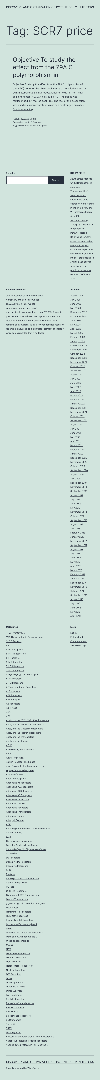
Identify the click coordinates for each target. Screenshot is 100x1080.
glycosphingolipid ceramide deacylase (25, 903)
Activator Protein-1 (16, 757)
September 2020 (79, 470)
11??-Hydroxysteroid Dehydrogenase (25, 637)
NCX (8, 949)
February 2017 (77, 574)
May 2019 (75, 507)
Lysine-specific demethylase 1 (21, 924)
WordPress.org (78, 645)
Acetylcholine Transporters (20, 737)
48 (7, 645)
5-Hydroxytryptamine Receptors (23, 674)
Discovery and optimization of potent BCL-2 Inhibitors (50, 7)
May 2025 (75, 324)
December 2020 (78, 458)
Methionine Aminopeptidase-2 (21, 936)
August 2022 (77, 374)
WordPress (33, 1068)
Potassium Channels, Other (20, 1003)
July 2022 (75, 378)
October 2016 (77, 591)
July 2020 (75, 478)
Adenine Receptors (16, 778)
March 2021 (76, 445)
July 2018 (75, 528)
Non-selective (13, 961)
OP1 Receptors (13, 974)
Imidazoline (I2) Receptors (19, 920)
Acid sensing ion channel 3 (20, 749)
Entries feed (76, 637)
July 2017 (75, 553)
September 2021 (78, 420)
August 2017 (76, 549)
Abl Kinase (11, 708)
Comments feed (78, 641)
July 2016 (75, 603)
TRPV (9, 1028)
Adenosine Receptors (17, 807)
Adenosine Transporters (18, 812)
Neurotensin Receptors (18, 953)
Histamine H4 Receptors (18, 911)
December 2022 (78, 358)
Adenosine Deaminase (17, 799)
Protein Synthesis (15, 1007)
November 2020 (78, 462)
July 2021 (75, 428)
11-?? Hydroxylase (15, 633)
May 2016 (75, 612)
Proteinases (12, 1011)
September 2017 (78, 545)
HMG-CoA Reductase (17, 916)
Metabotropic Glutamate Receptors (24, 932)
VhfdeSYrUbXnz (14, 299)
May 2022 (75, 387)
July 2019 (75, 499)
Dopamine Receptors (17, 866)
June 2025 (75, 320)
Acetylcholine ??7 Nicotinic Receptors (25, 724)
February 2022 (77, 399)
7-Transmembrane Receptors (21, 687)
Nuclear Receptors (15, 970)
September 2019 (78, 491)
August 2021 (76, 424)
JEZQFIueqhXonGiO (16, 295)
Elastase (10, 874)
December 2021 (78, 408)
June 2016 (75, 607)
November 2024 (78, 349)
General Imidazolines (16, 882)
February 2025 (77, 337)
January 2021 (77, 453)
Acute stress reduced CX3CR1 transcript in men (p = (81, 182)
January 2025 (77, 341)
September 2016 (78, 595)
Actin (8, 753)
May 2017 (75, 562)
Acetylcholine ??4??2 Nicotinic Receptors (27, 720)
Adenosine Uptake (15, 816)
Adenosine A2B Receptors (19, 791)
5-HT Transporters (16, 653)
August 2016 (76, 599)
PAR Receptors (13, 995)
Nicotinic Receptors (16, 957)
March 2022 (76, 395)
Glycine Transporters (17, 899)
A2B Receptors (14, 699)
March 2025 (76, 333)
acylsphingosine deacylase (20, 770)
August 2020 (77, 474)
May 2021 (75, 437)
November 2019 (78, 487)
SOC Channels (13, 1020)
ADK (8, 824)
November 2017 (78, 541)
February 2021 (77, 449)
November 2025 (78, 316)
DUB (8, 870)
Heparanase (12, 907)
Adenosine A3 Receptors (19, 795)
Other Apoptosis (14, 982)
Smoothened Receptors (18, 1016)
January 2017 (77, 578)
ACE (8, 716)
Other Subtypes (14, 991)
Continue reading (23, 109)
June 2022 (75, 383)
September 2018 (78, 520)
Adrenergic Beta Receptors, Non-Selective (28, 828)
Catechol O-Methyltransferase (22, 845)
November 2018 (78, 512)
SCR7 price (42, 125)
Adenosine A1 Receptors (18, 782)
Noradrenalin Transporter (19, 965)
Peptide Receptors (15, 999)
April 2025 (75, 329)
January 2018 (77, 537)
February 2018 (77, 532)
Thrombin (11, 1024)
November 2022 (78, 362)
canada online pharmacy (18, 308)
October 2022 (77, 366)
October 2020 (77, 466)
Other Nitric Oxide (15, 986)
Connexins (11, 853)
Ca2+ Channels (14, 832)
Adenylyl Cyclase (15, 820)
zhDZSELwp (12, 304)
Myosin (10, 945)
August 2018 (76, 524)
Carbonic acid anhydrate (19, 841)
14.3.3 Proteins (13, 641)
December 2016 (78, 582)
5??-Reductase (13, 678)
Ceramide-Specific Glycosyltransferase (26, 849)
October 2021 (77, 416)
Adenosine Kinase (15, 803)
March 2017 (76, 570)
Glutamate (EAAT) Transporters (22, 895)
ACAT (9, 712)
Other (9, 978)
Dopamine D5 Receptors (18, 862)
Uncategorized (13, 1032)
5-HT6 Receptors (15, 666)
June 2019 (75, 503)
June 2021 (75, 433)
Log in (73, 633)
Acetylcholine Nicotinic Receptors (23, 733)
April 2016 (75, 616)
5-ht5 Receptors (14, 662)
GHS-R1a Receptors (16, 891)
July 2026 (75, 299)
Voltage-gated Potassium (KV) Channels (27, 1045)
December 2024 (78, 345)
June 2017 (75, 557)
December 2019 (78, 483)
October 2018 (77, 516)
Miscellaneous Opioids (17, 941)
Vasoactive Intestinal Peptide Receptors (26, 1040)
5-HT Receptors (35, 122)
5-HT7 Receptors (15, 670)
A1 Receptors (13, 691)
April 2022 (75, 391)
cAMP (9, 837)
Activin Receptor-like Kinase (20, 762)
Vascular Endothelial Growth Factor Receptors (30, 1036)
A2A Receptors (14, 695)
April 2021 (75, 441)
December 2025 (78, 312)
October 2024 (77, 353)
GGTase (10, 886)
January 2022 (77, 403)
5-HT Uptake (13, 658)
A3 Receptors (13, 703)
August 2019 (76, 495)
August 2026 (77, 295)
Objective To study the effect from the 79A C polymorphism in (44, 67)
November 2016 (78, 587)
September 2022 (79, 370)
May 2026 (75, 308)
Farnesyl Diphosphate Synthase (22, 878)
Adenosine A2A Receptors (19, 787)
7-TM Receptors (14, 683)
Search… (10, 173)
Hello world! (36, 295)
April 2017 (75, 566)
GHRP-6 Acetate (27, 125)
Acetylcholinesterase (17, 741)
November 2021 (78, 412)
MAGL (9, 928)
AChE (9, 745)
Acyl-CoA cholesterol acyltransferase (25, 766)
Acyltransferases (14, 774)
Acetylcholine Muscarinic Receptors (24, 728)
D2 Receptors (13, 857)
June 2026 (75, 304)
